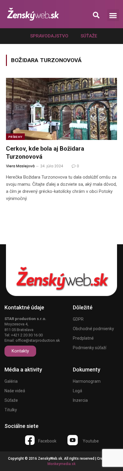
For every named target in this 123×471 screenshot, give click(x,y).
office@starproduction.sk (38, 340)
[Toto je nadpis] (29, 440)
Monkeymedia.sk (61, 464)
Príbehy (15, 136)
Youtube (91, 441)
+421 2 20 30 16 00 (27, 335)
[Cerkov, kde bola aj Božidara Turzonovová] (61, 109)
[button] (96, 15)
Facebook (47, 441)
